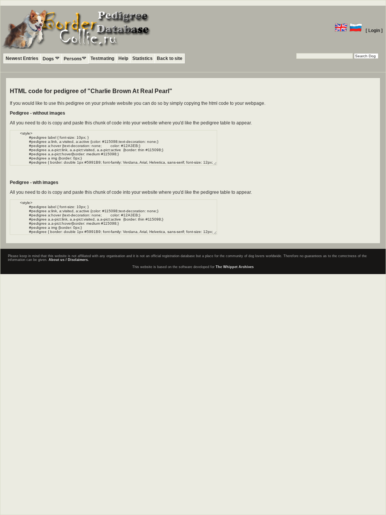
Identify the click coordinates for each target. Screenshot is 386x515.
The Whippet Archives (235, 267)
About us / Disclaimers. (69, 260)
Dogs (49, 58)
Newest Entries (22, 58)
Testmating (102, 58)
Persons (73, 58)
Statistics (142, 58)
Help (123, 58)
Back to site (169, 58)
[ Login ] (374, 30)
